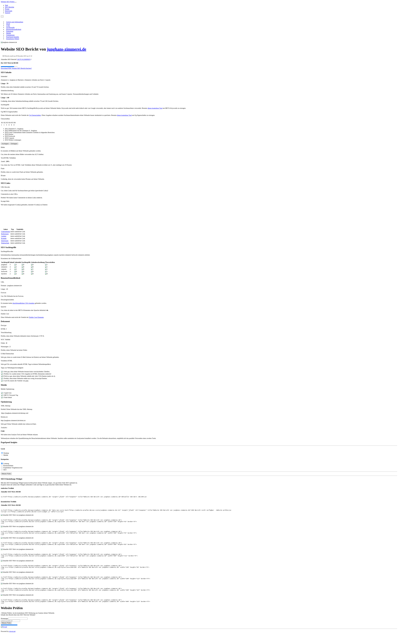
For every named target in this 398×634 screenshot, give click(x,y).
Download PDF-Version (9, 68)
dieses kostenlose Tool (155, 108)
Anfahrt (3, 236)
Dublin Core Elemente (36, 317)
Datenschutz (5, 243)
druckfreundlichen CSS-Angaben (23, 303)
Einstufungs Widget (12, 39)
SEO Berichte (9, 7)
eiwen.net (12, 631)
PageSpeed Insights (12, 37)
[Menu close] (1, 18)
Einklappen (14, 143)
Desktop (6, 453)
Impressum (8, 11)
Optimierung (10, 35)
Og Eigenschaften (35, 115)
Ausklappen (5, 143)
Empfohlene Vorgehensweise (12, 468)
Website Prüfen (6, 473)
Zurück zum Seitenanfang (14, 22)
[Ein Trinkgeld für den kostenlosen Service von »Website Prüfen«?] (4, 627)
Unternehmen (5, 231)
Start (6, 5)
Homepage (4, 618)
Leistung (6, 463)
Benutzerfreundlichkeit (13, 29)
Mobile (8, 33)
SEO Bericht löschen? (24, 68)
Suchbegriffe (10, 27)
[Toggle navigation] (15, 2)
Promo (7, 9)
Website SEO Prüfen (8, 2)
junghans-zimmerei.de (66, 49)
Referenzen (5, 234)
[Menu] (2, 16)
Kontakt (3, 238)
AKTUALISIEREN (24, 59)
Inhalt (8, 24)
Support (7, 13)
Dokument (9, 31)
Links (8, 26)
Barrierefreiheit (8, 465)
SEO (5, 470)
